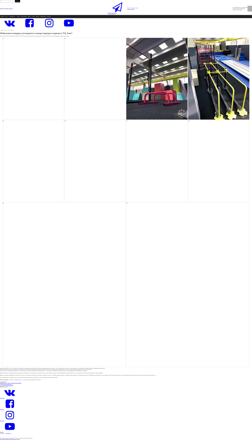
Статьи (33, 16)
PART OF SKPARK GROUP (6, 8)
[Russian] (249, 9)
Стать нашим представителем (6, 385)
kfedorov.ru (8, 433)
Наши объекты (24, 16)
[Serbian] (250, 9)
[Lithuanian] (250, 10)
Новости (37, 16)
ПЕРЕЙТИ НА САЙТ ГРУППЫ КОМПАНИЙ (10, 383)
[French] (249, 7)
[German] (250, 6)
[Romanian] (250, 7)
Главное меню (3, 30)
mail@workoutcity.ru (8, 384)
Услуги (18, 16)
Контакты (49, 16)
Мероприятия (43, 16)
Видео (29, 16)
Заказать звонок (130, 9)
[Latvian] (249, 10)
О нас (6, 16)
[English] (249, 6)
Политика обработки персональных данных (10, 439)
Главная (2, 16)
